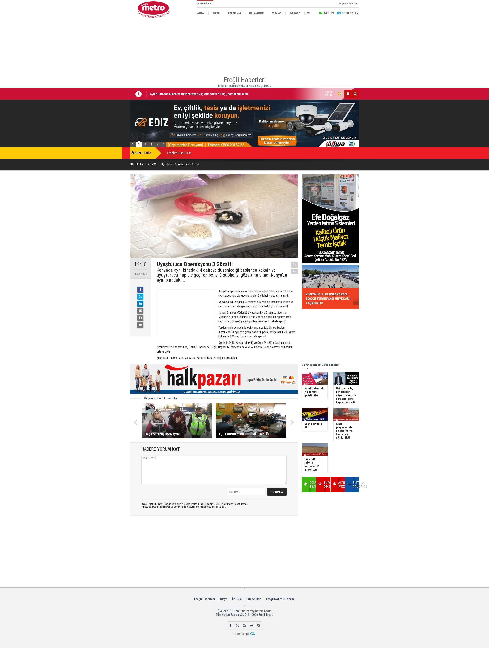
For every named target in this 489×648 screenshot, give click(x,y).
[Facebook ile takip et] (230, 625)
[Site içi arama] (355, 94)
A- (294, 271)
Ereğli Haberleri (204, 599)
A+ (295, 264)
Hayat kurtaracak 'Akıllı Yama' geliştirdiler (177, 96)
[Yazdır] (140, 318)
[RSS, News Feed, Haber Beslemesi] (244, 625)
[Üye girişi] (348, 94)
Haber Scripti (241, 634)
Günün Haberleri (205, 3)
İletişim (237, 599)
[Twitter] (140, 297)
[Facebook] (140, 290)
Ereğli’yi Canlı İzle (179, 153)
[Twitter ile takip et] (237, 625)
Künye (223, 599)
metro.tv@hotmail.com (256, 611)
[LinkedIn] (140, 304)
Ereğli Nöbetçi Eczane (280, 599)
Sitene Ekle (253, 599)
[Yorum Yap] (140, 325)
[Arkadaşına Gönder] (140, 311)
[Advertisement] (111, 88)
